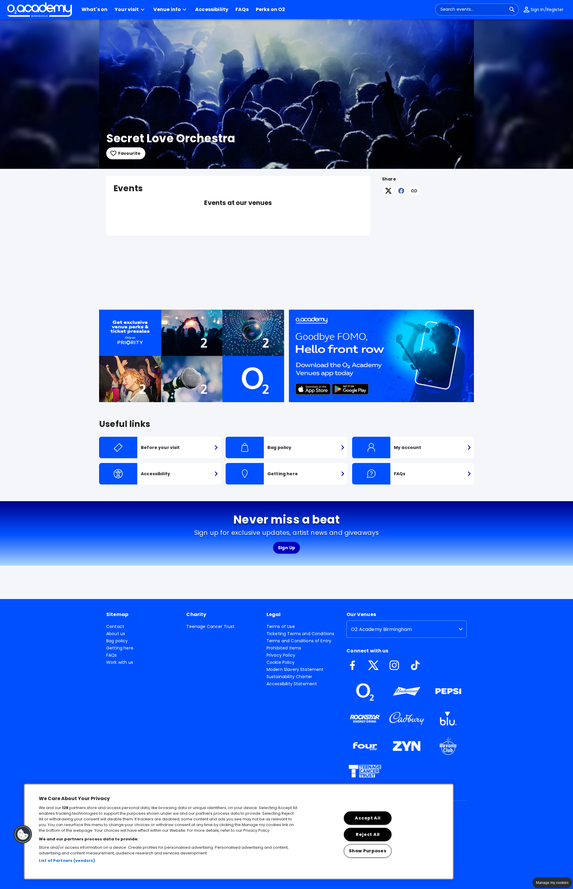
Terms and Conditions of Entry (299, 641)
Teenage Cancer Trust (210, 626)
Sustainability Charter (289, 677)
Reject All (368, 834)
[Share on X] (388, 194)
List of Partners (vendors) (67, 860)
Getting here (119, 648)
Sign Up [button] (286, 548)
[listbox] (406, 629)
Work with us (119, 662)
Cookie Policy (281, 662)
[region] (239, 831)
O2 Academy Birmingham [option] (381, 629)
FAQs (111, 655)
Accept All (367, 818)
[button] (130, 9)
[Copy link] (414, 191)
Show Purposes (367, 850)
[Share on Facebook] (401, 194)
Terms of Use (281, 626)
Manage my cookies (552, 883)
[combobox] (473, 10)
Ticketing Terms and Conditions (301, 634)
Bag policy (117, 641)
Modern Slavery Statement (295, 669)
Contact (115, 626)
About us (115, 634)
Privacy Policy (281, 655)
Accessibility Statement (292, 684)
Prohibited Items (284, 648)
